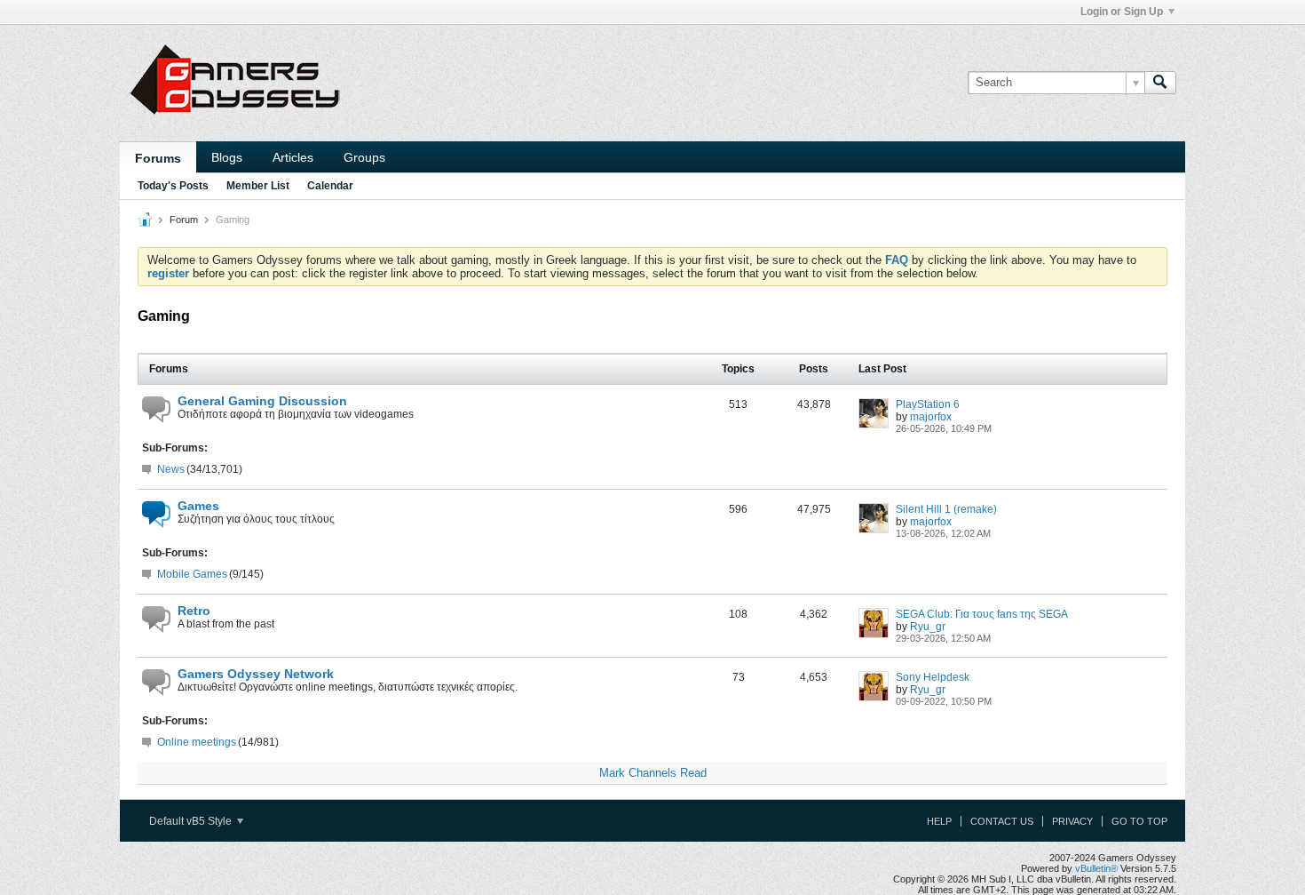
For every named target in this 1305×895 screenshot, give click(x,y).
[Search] (1160, 82)
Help (939, 821)
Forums (158, 158)
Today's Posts (173, 186)
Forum (184, 219)
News (171, 469)
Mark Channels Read (653, 772)
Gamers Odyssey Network (256, 674)
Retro (194, 610)
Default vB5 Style (191, 821)
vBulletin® (1096, 868)
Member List (257, 186)
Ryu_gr (927, 626)
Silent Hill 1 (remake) (946, 509)
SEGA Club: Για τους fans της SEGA (982, 614)
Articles (293, 157)
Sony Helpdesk (932, 677)
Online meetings (196, 742)
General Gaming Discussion (262, 401)
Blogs (226, 157)
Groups (364, 157)
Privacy (1072, 821)
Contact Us (1001, 821)
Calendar (330, 186)
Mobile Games (192, 574)
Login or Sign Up (1121, 11)
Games (198, 506)
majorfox (931, 417)
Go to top (1139, 821)
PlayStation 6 (928, 404)
